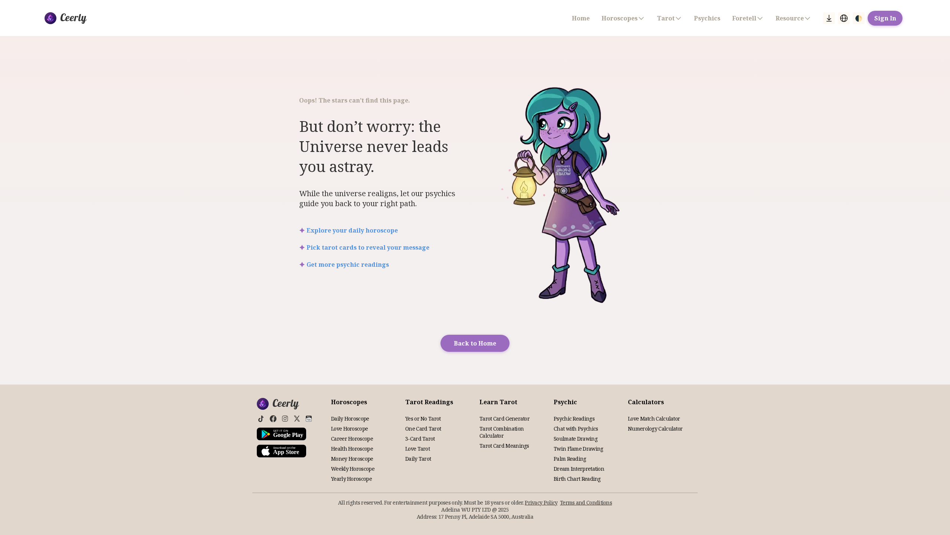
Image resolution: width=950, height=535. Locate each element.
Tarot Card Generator (504, 418)
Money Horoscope (352, 458)
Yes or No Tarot (423, 418)
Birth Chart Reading (577, 478)
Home (581, 18)
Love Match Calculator (654, 418)
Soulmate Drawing (575, 438)
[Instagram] (285, 418)
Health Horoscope (352, 448)
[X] (296, 418)
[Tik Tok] (261, 418)
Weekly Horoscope (352, 468)
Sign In (885, 18)
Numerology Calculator (655, 428)
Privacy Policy (541, 502)
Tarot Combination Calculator (501, 432)
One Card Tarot (423, 428)
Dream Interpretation (579, 468)
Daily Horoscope (350, 418)
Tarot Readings (429, 402)
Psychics (707, 18)
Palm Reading (570, 458)
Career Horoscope (352, 438)
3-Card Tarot (420, 438)
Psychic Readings (574, 418)
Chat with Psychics (576, 428)
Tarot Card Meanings (504, 445)
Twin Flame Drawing (578, 448)
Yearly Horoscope (351, 478)
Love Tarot (417, 448)
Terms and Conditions (586, 502)
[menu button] (829, 18)
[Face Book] (273, 418)
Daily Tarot (418, 458)
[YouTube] (308, 418)
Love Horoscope (349, 428)
